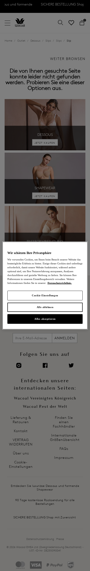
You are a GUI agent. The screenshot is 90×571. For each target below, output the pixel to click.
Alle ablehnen (45, 307)
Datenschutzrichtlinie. (60, 283)
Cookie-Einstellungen (45, 295)
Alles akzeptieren (45, 318)
